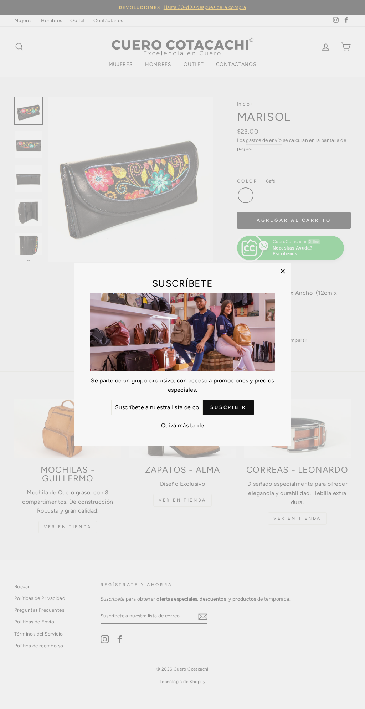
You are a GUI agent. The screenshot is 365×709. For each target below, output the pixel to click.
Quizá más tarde (182, 425)
